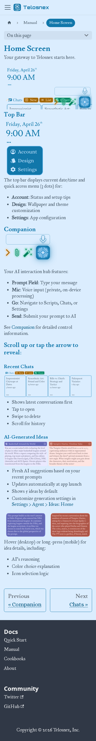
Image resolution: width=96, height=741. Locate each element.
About (10, 668)
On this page (19, 35)
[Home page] (9, 23)
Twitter (11, 697)
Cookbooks (14, 658)
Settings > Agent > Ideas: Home (42, 504)
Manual (11, 649)
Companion (23, 327)
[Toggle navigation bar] (7, 7)
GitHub (11, 706)
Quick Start (15, 640)
